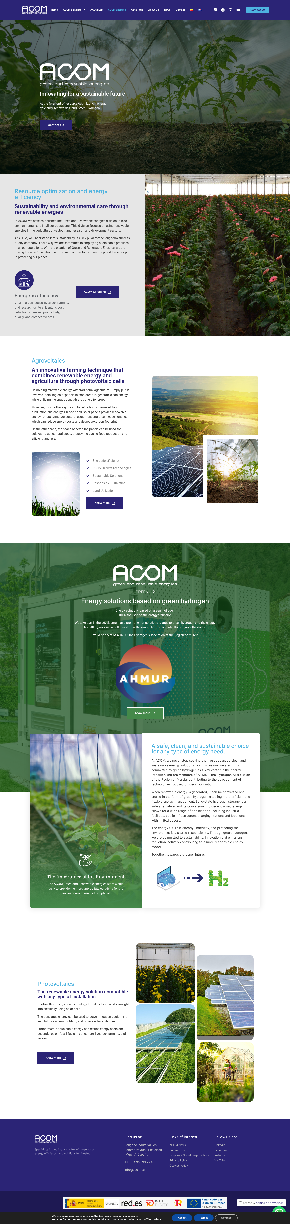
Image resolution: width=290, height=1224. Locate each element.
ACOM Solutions (72, 9)
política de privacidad (270, 1203)
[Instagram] (230, 10)
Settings (226, 1218)
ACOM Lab (96, 9)
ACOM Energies (117, 9)
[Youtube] (238, 10)
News (167, 9)
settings (157, 1219)
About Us (153, 9)
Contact (180, 9)
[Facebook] (222, 10)
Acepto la (263, 1202)
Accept (182, 1218)
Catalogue (137, 9)
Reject (204, 1218)
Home (54, 9)
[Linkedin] (215, 10)
